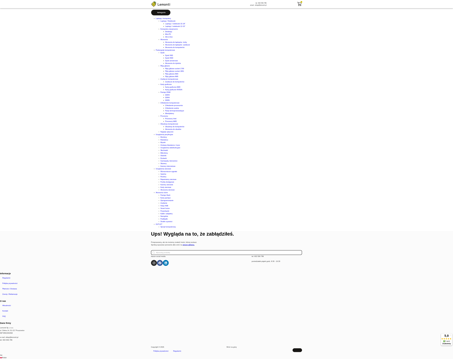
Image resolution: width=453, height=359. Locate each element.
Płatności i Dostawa (9, 289)
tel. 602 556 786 (258, 256)
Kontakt (5, 311)
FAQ (4, 316)
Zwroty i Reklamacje (9, 294)
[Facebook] (160, 263)
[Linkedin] (166, 263)
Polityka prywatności (9, 283)
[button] (226, 357)
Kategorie (161, 12)
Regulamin (6, 278)
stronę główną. (189, 245)
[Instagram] (154, 263)
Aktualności (6, 305)
